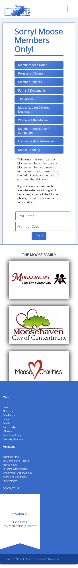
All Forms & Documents (15, 468)
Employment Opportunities (17, 472)
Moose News (10, 464)
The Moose (26, 99)
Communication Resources (36, 141)
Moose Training (29, 150)
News (6, 419)
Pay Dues (8, 423)
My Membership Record (16, 460)
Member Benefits (30, 82)
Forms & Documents (32, 90)
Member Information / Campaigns (33, 131)
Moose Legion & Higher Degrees (34, 110)
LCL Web (7, 431)
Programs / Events (30, 73)
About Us (8, 411)
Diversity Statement (13, 439)
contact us (35, 198)
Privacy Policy (10, 480)
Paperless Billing (12, 435)
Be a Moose (9, 415)
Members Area (11, 456)
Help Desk (20, 522)
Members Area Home (32, 65)
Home (6, 407)
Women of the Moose (33, 120)
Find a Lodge (10, 427)
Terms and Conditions (15, 476)
